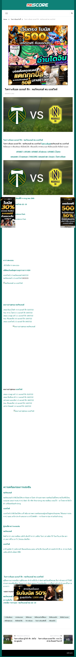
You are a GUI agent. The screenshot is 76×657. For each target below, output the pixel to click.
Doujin (51, 157)
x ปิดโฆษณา (8, 227)
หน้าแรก (70, 653)
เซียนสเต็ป (52, 620)
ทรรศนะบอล (19, 617)
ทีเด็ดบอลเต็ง (53, 617)
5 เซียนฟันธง (8, 617)
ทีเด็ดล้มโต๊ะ (19, 620)
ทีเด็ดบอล (29, 617)
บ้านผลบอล (23, 157)
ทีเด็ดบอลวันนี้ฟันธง (40, 617)
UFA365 (27, 152)
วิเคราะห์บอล (46, 144)
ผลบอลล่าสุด (43, 157)
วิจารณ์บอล (29, 620)
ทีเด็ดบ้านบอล (64, 617)
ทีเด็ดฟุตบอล (8, 620)
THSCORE (33, 157)
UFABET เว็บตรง (54, 152)
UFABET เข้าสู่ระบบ (39, 152)
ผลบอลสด (14, 157)
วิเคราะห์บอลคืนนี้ (41, 620)
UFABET (19, 152)
